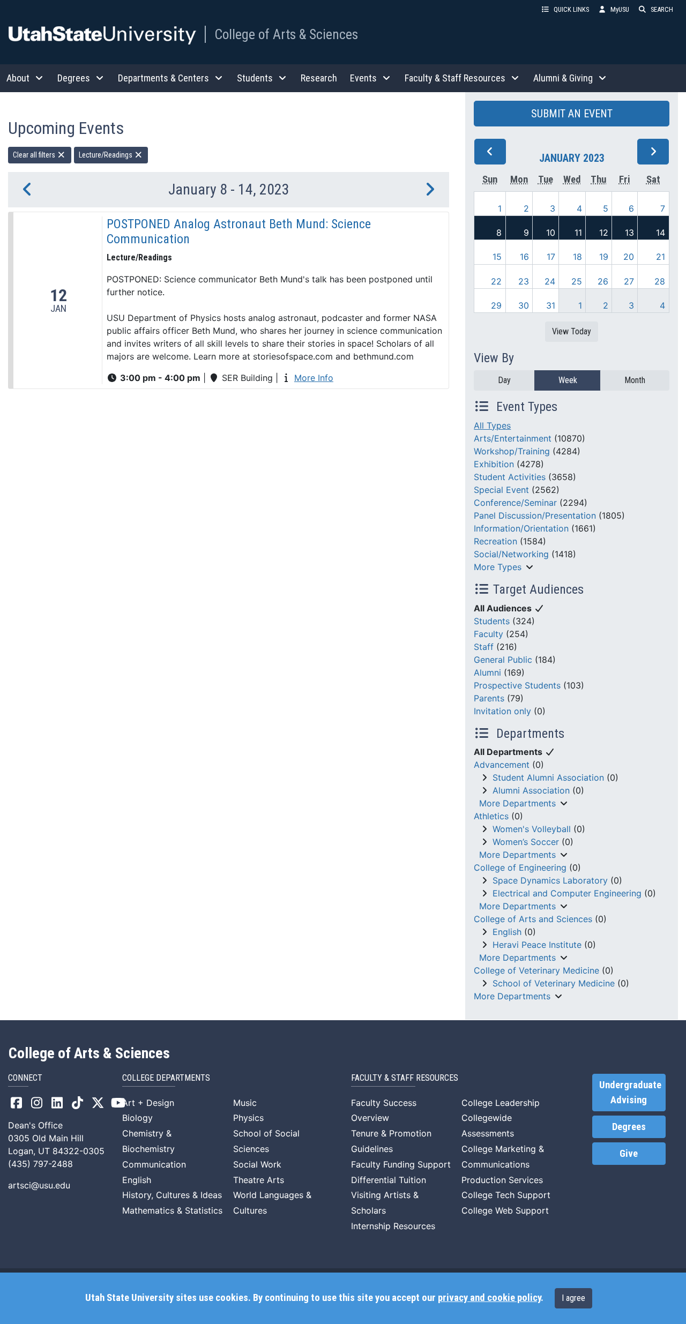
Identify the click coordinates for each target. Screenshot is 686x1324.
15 (497, 256)
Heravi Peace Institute (537, 944)
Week (567, 380)
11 (578, 232)
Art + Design (148, 1102)
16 (524, 256)
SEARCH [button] (662, 9)
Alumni (487, 672)
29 (496, 305)
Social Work (257, 1164)
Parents (489, 698)
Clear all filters (35, 155)
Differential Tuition (388, 1180)
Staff (484, 646)
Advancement (502, 764)
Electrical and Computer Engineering (567, 893)
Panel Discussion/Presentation (535, 515)
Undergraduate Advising (630, 1092)
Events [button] (363, 78)
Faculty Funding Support (401, 1164)
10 (550, 232)
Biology (137, 1117)
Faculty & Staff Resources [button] (455, 78)
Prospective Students (517, 685)
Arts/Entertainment (512, 438)
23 (523, 281)
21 (660, 256)
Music (245, 1102)
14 (660, 232)
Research (319, 78)
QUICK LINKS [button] (571, 9)
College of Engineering (520, 867)
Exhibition (494, 464)
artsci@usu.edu (39, 1185)
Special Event (501, 489)
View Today (571, 331)
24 (550, 281)
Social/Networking (511, 554)
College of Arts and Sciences (533, 919)
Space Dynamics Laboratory (550, 880)
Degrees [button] (73, 78)
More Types (497, 567)
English (507, 931)
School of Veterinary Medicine (554, 983)
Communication (154, 1164)
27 (629, 281)
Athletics (491, 816)
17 (551, 256)
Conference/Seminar (515, 502)
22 (496, 281)
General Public (503, 659)
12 (603, 232)
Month (634, 380)
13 (629, 232)
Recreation (495, 541)
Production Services (502, 1180)
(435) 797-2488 (40, 1163)
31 (550, 305)
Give (629, 1154)
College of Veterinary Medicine (536, 970)
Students (492, 621)
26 (603, 281)
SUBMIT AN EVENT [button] (572, 113)
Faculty (488, 634)
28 (659, 281)
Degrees (629, 1127)
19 (603, 256)
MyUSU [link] (619, 9)
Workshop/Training (512, 451)
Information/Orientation (521, 528)
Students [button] (255, 78)
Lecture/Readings (106, 155)
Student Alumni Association (548, 777)
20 (628, 256)
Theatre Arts (258, 1180)
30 (523, 305)
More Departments (517, 803)
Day (504, 380)
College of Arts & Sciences (286, 34)
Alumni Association (531, 790)
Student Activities (510, 477)
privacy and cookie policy (489, 1298)
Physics (248, 1117)
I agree (573, 1298)
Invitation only (502, 711)
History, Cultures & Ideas (172, 1195)
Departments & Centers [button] (163, 78)
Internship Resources (393, 1226)
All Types (492, 425)
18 (577, 256)
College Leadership (500, 1102)
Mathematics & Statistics (172, 1210)
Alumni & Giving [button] (563, 78)
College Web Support (505, 1210)
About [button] (17, 78)
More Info (313, 377)
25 (576, 281)
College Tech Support (505, 1195)
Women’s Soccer (526, 841)
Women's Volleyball (532, 829)
